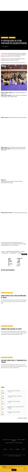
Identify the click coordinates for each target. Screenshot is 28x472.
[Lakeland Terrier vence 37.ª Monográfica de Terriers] (14, 346)
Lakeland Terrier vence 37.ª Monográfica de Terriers (14, 361)
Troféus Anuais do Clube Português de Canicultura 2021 (9, 262)
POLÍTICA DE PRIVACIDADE (9, 442)
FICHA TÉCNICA (13, 439)
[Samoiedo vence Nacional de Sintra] (14, 315)
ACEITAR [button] (14, 469)
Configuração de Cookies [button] (19, 468)
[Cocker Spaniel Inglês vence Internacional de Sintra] (14, 281)
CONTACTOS (14, 440)
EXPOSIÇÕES (4, 37)
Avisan (3, 251)
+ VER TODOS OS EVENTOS (22, 418)
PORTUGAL (12, 37)
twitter (23, 449)
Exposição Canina (5, 252)
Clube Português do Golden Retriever (13, 251)
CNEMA (23, 251)
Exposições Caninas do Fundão (14, 390)
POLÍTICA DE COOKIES (19, 442)
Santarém (20, 252)
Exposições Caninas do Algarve (14, 401)
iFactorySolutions (17, 455)
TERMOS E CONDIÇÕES (21, 439)
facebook (5, 449)
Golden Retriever (4, 54)
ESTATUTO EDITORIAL (6, 439)
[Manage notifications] (25, 469)
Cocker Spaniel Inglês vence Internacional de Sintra (13, 297)
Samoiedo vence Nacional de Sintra (11, 329)
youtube (11, 449)
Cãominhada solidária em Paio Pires (15, 396)
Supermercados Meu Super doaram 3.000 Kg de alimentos (18, 262)
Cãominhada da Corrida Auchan (14, 412)
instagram (17, 449)
